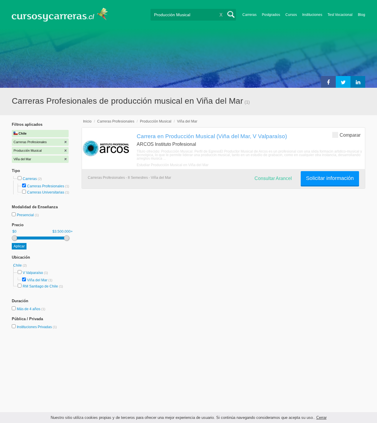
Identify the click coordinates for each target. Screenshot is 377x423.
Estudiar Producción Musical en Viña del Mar (173, 165)
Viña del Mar (37, 280)
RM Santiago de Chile (40, 286)
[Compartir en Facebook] (328, 82)
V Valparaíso (33, 273)
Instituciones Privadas (37, 327)
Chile (18, 265)
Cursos (291, 14)
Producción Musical (155, 121)
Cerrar (321, 417)
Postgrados (271, 14)
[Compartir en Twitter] (343, 82)
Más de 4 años (29, 309)
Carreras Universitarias (45, 192)
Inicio (87, 121)
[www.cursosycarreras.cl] (63, 14)
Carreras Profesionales (45, 186)
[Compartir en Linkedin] (357, 82)
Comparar (350, 135)
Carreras (249, 14)
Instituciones (312, 14)
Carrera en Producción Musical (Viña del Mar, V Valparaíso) (212, 136)
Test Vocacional (340, 14)
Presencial (26, 215)
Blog (361, 14)
